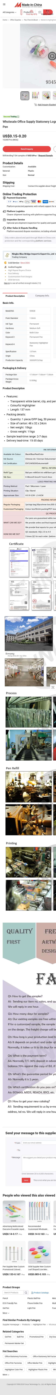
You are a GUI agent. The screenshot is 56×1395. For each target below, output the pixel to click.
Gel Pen (6, 1308)
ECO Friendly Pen (10, 1303)
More (5, 1374)
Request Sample (45, 155)
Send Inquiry (27, 149)
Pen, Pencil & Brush (31, 20)
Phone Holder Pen (35, 1303)
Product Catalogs (41, 1292)
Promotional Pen (36, 1336)
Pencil (5, 1298)
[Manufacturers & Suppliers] (28, 4)
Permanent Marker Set (14, 1343)
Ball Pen (20, 1336)
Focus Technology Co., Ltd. (34, 1384)
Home (5, 20)
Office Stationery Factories (16, 1356)
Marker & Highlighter (48, 20)
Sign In (7, 283)
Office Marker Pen (34, 1363)
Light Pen (31, 1308)
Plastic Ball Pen (33, 1298)
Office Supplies (15, 20)
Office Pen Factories (13, 1363)
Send (26, 1180)
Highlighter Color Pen (14, 1369)
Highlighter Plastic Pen (37, 1369)
